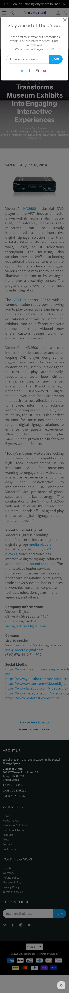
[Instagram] (37, 71)
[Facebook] (29, 71)
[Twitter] (22, 71)
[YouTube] (45, 71)
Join (56, 59)
